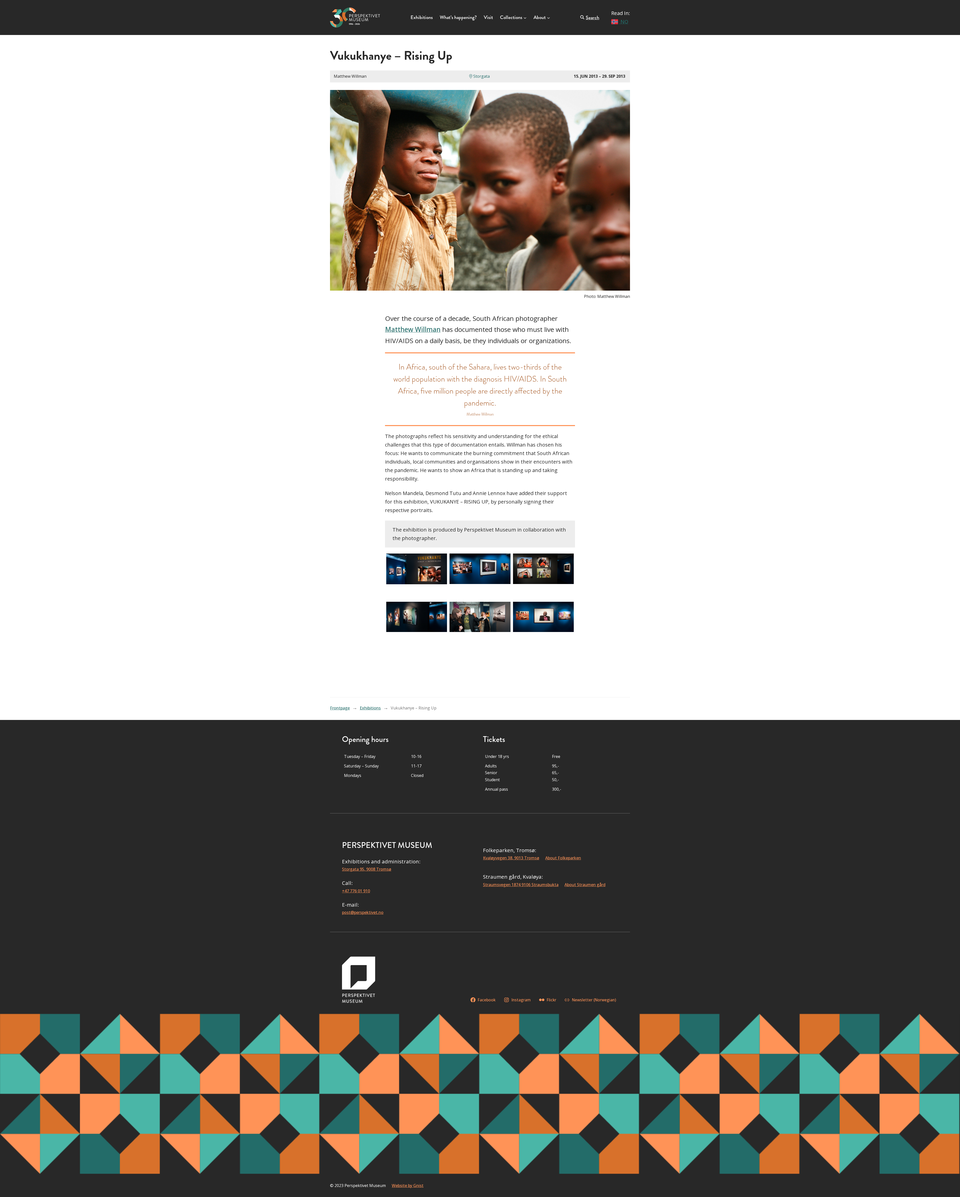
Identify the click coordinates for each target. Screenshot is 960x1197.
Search (592, 17)
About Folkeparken (563, 858)
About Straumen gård (585, 884)
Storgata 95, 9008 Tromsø (366, 869)
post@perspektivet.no (363, 912)
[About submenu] (548, 17)
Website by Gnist (408, 1185)
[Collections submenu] (525, 17)
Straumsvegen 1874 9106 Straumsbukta (520, 884)
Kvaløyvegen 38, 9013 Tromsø (511, 858)
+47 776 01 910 (356, 891)
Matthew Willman (412, 329)
